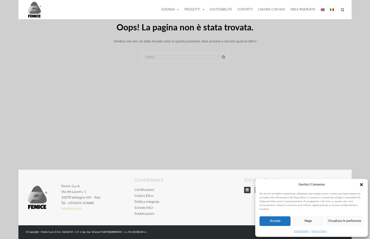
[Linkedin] (247, 190)
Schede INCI (143, 207)
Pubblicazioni (144, 213)
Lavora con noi (271, 9)
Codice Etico (143, 195)
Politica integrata (146, 201)
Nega (308, 221)
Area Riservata (302, 9)
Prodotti (192, 9)
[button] (361, 185)
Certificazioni (144, 189)
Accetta (275, 221)
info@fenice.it (71, 208)
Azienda (168, 9)
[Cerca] (342, 9)
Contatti (245, 9)
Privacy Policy (319, 231)
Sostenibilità (221, 9)
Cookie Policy (301, 231)
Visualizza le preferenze (344, 221)
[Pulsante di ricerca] (223, 57)
